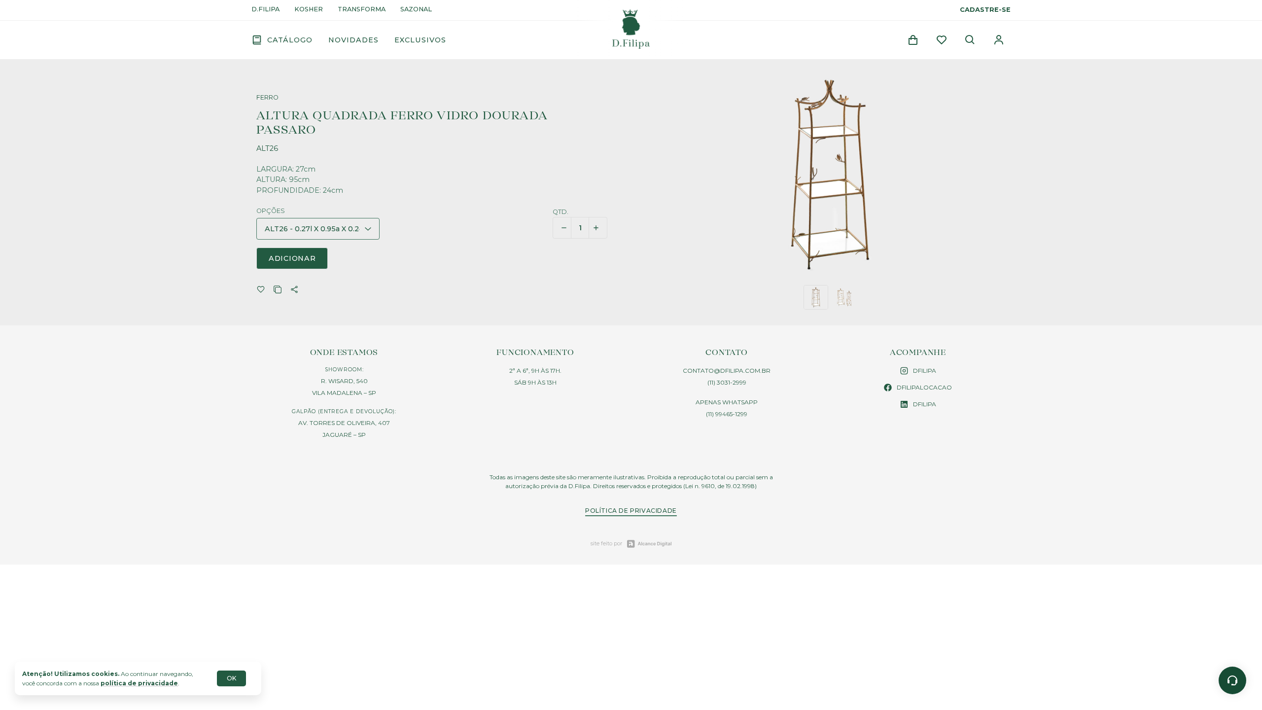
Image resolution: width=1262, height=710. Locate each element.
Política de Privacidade (631, 510)
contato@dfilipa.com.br (727, 370)
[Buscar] (970, 40)
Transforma (362, 9)
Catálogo (290, 40)
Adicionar (292, 258)
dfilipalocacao (924, 387)
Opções (270, 211)
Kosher (308, 9)
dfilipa (924, 370)
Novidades (353, 40)
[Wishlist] (941, 40)
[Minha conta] (999, 40)
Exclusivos (420, 40)
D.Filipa (265, 9)
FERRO (267, 98)
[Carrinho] (913, 40)
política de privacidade (139, 683)
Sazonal (416, 9)
